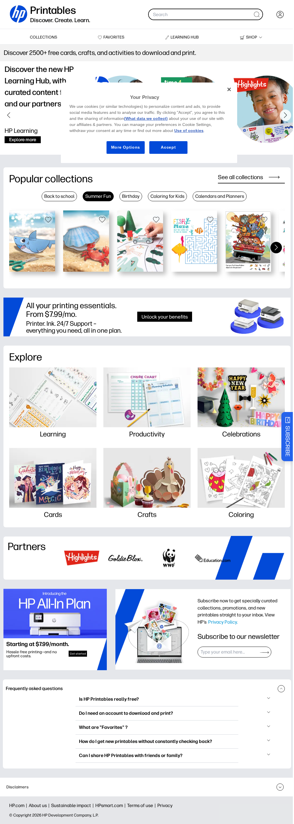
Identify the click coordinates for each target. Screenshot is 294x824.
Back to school (59, 196)
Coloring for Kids (167, 196)
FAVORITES (113, 37)
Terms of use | (142, 805)
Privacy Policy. (223, 622)
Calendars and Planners (219, 196)
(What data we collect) (145, 118)
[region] (147, 123)
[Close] (225, 89)
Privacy (165, 805)
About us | (40, 805)
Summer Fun (98, 196)
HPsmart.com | (111, 805)
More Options (123, 147)
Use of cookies (188, 130)
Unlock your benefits (165, 317)
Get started (78, 654)
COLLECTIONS (43, 37)
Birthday (131, 196)
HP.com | (19, 805)
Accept (166, 147)
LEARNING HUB (185, 37)
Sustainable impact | (73, 805)
